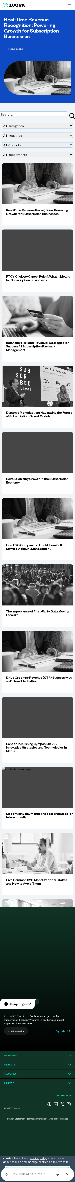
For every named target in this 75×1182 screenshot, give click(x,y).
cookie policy (38, 1158)
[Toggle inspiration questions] (6, 1174)
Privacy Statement (16, 1118)
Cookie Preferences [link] (58, 1118)
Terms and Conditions (37, 1118)
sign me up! (63, 1031)
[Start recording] (57, 1174)
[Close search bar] (67, 1174)
